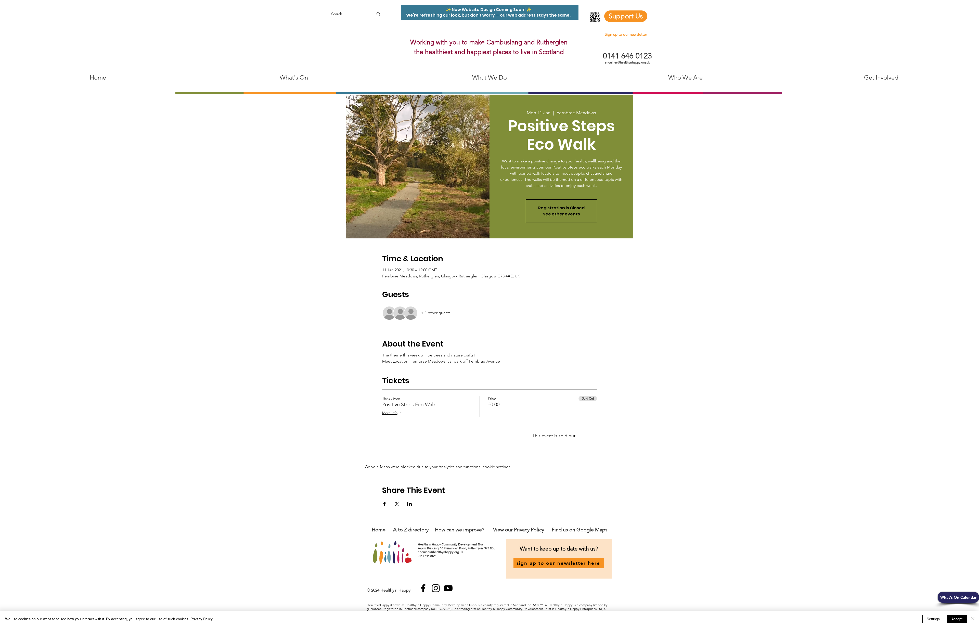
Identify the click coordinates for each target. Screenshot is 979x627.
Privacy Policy (201, 618)
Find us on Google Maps (580, 530)
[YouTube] (448, 588)
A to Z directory (411, 530)
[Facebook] (423, 588)
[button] (958, 597)
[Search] (378, 14)
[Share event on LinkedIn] (409, 504)
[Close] (973, 619)
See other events (561, 214)
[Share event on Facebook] (384, 504)
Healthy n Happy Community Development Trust (451, 544)
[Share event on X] (397, 504)
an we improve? (466, 530)
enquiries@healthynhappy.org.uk (627, 62)
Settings (933, 618)
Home (378, 530)
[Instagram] (435, 588)
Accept (956, 618)
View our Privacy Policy (519, 530)
